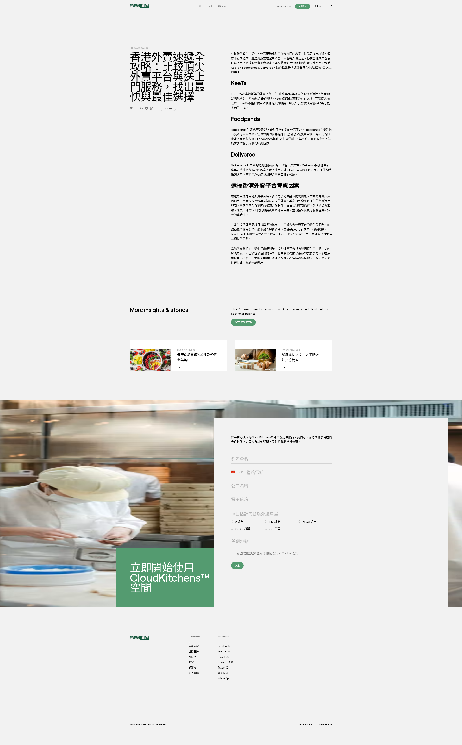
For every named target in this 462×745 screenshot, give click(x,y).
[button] (317, 6)
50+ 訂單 (274, 528)
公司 (233, 481)
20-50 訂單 (242, 528)
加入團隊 (194, 673)
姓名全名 (234, 454)
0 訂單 (239, 521)
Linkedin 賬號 (225, 662)
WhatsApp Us (284, 6)
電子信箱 (234, 494)
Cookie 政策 (290, 553)
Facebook (224, 646)
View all (168, 108)
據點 (210, 6)
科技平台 (194, 656)
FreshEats (223, 656)
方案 (199, 6)
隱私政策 (272, 553)
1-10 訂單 (274, 521)
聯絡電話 (250, 467)
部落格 (220, 6)
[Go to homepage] (139, 6)
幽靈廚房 (194, 646)
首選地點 (234, 536)
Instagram (224, 651)
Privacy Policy (305, 724)
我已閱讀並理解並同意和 (267, 553)
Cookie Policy (325, 724)
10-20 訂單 (309, 521)
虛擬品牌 (194, 651)
